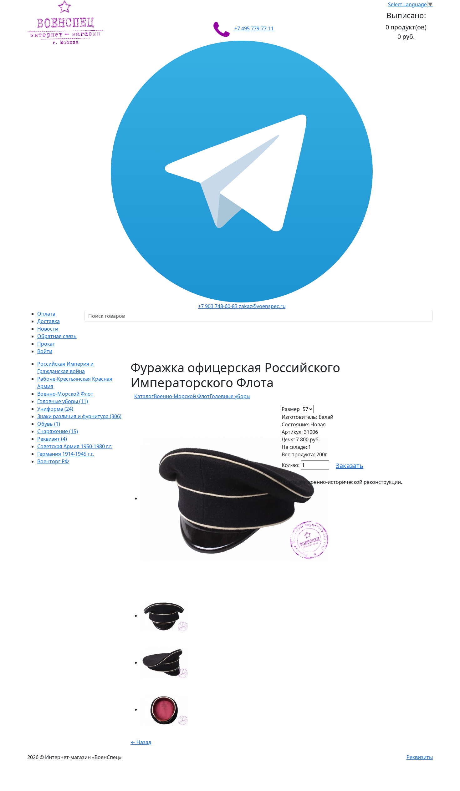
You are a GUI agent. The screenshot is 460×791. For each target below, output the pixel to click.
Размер (291, 409)
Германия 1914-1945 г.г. (65, 453)
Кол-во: (290, 465)
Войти (44, 351)
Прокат (46, 343)
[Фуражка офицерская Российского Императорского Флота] (234, 498)
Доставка (48, 321)
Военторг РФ (53, 461)
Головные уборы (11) (62, 401)
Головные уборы (230, 396)
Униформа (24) (55, 408)
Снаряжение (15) (57, 431)
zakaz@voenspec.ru (262, 306)
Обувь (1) (48, 423)
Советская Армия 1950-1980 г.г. (74, 446)
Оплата (46, 313)
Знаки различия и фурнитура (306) (79, 416)
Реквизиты (419, 757)
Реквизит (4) (52, 438)
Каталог (144, 396)
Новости (47, 328)
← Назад (140, 742)
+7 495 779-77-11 (253, 28)
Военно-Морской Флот (65, 393)
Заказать (349, 465)
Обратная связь (57, 336)
